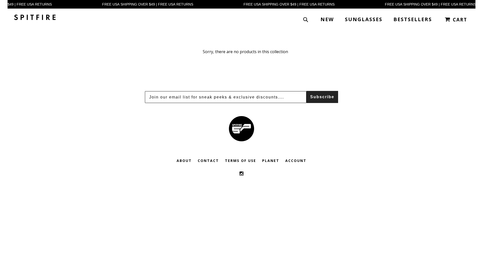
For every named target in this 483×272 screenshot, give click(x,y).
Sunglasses (363, 19)
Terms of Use (240, 160)
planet (270, 160)
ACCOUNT (295, 160)
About (184, 160)
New (327, 19)
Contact (208, 160)
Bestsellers (412, 19)
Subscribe (322, 97)
